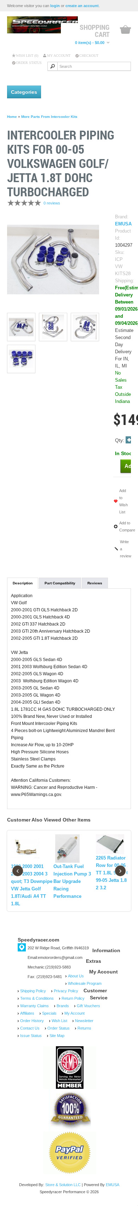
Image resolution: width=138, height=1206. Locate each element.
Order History (32, 1021)
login (55, 6)
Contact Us (30, 1028)
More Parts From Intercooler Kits (49, 117)
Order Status (29, 63)
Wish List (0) (27, 56)
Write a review (125, 549)
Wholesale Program (85, 983)
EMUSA (123, 224)
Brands (63, 1006)
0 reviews (52, 203)
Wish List (59, 1021)
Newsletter (84, 1021)
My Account (58, 56)
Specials (49, 1013)
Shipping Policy (33, 991)
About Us (76, 976)
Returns (84, 1028)
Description (23, 583)
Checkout (88, 56)
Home (12, 117)
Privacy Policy (66, 991)
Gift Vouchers (88, 1006)
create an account (82, 6)
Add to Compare (127, 526)
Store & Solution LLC (63, 1185)
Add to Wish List (123, 501)
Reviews (94, 583)
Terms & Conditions (37, 998)
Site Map (57, 1035)
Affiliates (27, 1013)
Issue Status (31, 1035)
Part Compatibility (60, 583)
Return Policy (73, 998)
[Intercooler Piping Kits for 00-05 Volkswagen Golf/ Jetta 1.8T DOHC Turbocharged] (53, 259)
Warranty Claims (34, 1006)
